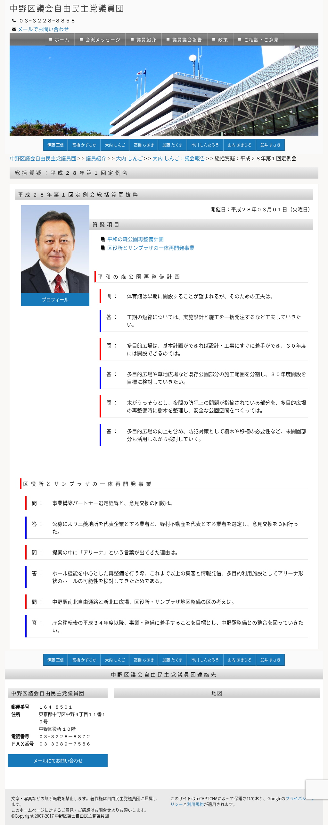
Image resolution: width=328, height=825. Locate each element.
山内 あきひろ (240, 145)
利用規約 (195, 804)
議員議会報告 (187, 39)
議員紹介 (146, 39)
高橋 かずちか (84, 145)
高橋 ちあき (144, 145)
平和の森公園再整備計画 (135, 239)
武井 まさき (270, 145)
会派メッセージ (103, 39)
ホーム (62, 39)
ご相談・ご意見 (261, 39)
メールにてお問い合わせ (58, 760)
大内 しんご (115, 145)
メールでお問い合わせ (43, 29)
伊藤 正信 (55, 145)
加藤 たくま (172, 145)
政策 (223, 39)
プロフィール (55, 299)
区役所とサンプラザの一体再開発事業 (150, 247)
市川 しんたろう (205, 145)
